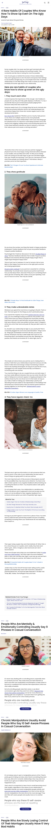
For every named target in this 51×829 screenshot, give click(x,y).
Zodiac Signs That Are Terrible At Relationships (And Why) (24, 502)
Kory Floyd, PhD (9, 116)
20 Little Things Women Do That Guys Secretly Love (22, 504)
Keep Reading (25, 708)
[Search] (44, 2)
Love (7, 7)
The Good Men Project (6, 23)
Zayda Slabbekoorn (6, 730)
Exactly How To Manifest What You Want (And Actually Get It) (25, 507)
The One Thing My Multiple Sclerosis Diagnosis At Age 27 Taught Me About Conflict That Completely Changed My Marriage (25, 604)
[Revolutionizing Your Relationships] (25, 2)
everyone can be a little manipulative (16, 791)
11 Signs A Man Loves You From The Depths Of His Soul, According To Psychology (25, 510)
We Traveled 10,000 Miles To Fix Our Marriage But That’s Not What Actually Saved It (26, 608)
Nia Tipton (3, 633)
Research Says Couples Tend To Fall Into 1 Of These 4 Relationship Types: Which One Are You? (26, 599)
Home (2, 7)
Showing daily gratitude (12, 269)
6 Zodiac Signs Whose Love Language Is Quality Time (26, 392)
